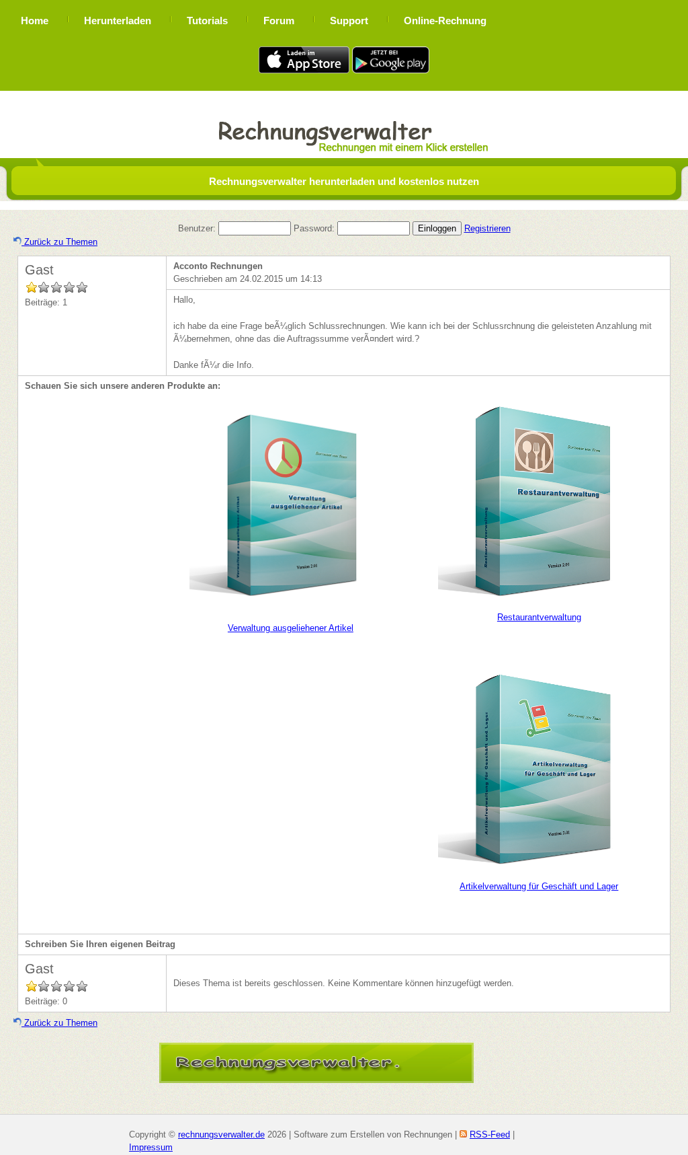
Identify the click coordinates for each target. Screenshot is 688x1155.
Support (349, 20)
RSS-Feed (490, 1134)
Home (34, 20)
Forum (278, 20)
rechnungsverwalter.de (221, 1134)
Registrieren (487, 228)
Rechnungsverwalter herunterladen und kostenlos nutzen (344, 181)
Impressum (151, 1147)
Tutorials (207, 20)
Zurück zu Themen (59, 242)
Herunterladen (117, 20)
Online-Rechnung (445, 20)
